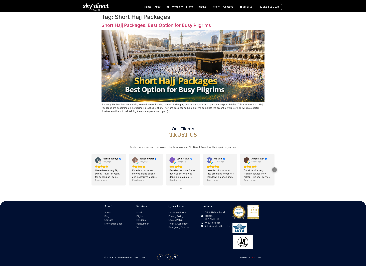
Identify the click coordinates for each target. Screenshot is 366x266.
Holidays (201, 6)
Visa (214, 6)
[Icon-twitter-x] (168, 257)
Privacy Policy (175, 216)
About (158, 6)
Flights (189, 6)
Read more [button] (101, 180)
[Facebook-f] (160, 257)
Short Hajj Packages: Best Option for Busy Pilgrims (156, 25)
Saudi (139, 212)
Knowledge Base (113, 223)
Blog (106, 216)
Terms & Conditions (178, 223)
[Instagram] (175, 257)
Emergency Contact (178, 227)
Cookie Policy (175, 220)
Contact (228, 6)
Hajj (167, 6)
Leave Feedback (177, 212)
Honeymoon (142, 223)
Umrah (176, 6)
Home (147, 6)
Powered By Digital (250, 257)
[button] (91, 169)
